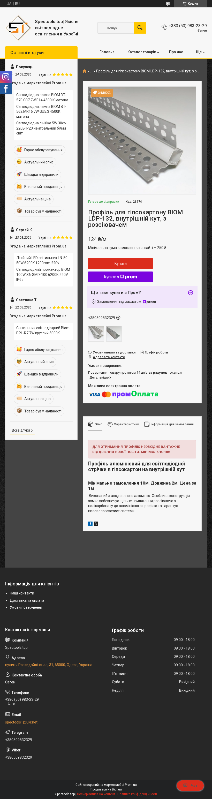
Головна (107, 52)
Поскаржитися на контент (96, 794)
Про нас (176, 52)
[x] (96, 524)
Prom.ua (131, 785)
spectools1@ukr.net (21, 722)
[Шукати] (140, 28)
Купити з (111, 277)
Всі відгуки (21, 430)
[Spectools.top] (18, 28)
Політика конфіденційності (137, 794)
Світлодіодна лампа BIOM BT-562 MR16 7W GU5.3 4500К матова (41, 111)
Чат (194, 785)
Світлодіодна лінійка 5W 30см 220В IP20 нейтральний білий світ (41, 128)
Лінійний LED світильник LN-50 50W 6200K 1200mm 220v (41, 260)
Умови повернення (26, 607)
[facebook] (90, 524)
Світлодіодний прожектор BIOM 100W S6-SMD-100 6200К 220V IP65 (43, 274)
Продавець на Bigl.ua (106, 789)
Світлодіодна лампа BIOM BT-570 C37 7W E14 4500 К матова (42, 97)
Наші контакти (22, 593)
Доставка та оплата (27, 600)
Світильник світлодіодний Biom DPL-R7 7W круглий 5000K (43, 330)
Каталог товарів (141, 52)
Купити (121, 263)
